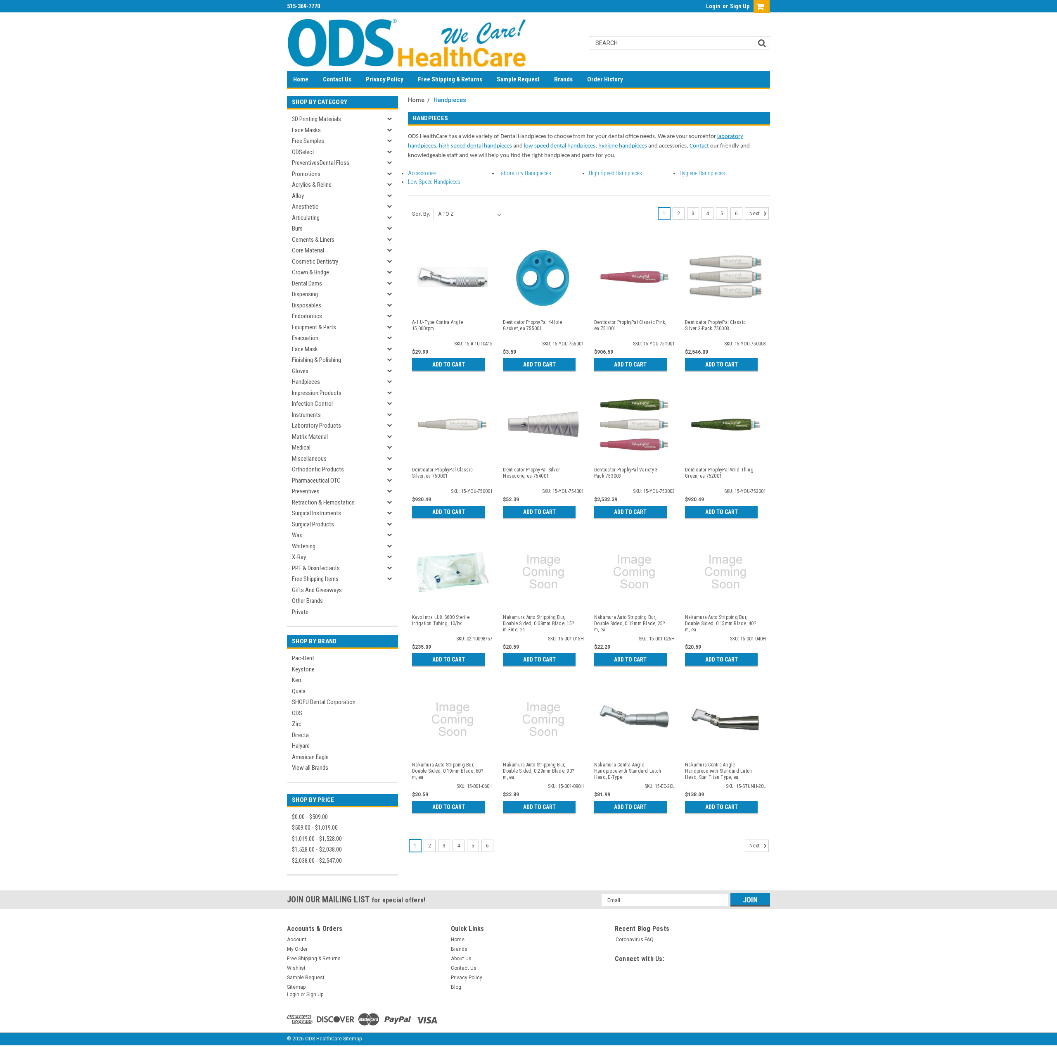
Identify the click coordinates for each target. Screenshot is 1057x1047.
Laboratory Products (316, 425)
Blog (456, 987)
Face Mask (305, 349)
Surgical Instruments (316, 513)
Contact (699, 146)
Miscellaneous (309, 458)
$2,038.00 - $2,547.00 (317, 860)
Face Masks (306, 130)
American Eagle (310, 757)
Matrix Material (310, 436)
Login (713, 6)
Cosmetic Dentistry (315, 261)
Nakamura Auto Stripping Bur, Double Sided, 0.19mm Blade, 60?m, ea (447, 771)
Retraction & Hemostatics (323, 502)
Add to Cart (448, 364)
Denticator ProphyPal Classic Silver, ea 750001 (442, 473)
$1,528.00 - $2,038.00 (317, 849)
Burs (297, 228)
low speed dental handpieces (559, 146)
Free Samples (308, 141)
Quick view (452, 307)
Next (755, 214)
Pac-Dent (303, 658)
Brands (563, 79)
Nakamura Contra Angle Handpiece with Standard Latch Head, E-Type (627, 771)
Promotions (306, 174)
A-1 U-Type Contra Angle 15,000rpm (437, 325)
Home (300, 79)
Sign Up (739, 6)
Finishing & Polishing (316, 360)
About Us (461, 958)
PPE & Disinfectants (316, 568)
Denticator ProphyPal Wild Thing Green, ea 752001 (719, 473)
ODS (297, 713)
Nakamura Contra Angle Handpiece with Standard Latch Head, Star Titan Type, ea (718, 771)
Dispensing (305, 294)
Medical (301, 447)
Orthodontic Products (318, 469)
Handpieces (306, 381)
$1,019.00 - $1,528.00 (317, 838)
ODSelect (303, 152)
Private (300, 612)
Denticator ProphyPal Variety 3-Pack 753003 (626, 473)
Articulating (306, 217)
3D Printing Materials (316, 119)
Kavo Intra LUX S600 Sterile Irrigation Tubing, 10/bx (440, 620)
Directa (300, 735)
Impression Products (316, 393)
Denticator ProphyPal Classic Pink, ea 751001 (630, 325)
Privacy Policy (384, 79)
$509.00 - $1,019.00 (315, 827)
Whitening (303, 546)
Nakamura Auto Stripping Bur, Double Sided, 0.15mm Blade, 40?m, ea (720, 623)
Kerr (296, 680)
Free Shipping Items (315, 579)
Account (296, 939)
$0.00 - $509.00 (310, 817)
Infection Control (312, 403)
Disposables (306, 305)
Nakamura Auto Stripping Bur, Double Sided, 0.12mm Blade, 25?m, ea (629, 623)
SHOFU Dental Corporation (323, 702)
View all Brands (310, 767)
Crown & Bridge (310, 272)
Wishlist (296, 968)
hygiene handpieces (622, 146)
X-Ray (299, 557)
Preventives (306, 491)
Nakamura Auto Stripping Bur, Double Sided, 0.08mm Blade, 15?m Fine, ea (538, 623)
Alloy (298, 196)
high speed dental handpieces (475, 146)
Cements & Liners (313, 239)
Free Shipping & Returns (450, 79)
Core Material (308, 250)
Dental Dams (307, 283)
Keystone (303, 669)
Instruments (306, 415)
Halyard (301, 746)
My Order (297, 949)
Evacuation (305, 338)
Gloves (300, 371)
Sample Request (518, 79)
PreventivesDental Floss (320, 163)
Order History (605, 79)
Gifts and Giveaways (317, 590)
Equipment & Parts (314, 327)
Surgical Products (313, 524)
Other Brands (307, 600)
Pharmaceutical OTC (316, 480)
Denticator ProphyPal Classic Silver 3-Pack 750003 (715, 325)
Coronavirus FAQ (635, 939)
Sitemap (296, 987)
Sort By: (421, 214)
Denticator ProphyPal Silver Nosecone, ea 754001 (531, 473)
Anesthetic (305, 206)
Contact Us (337, 79)
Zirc (296, 724)
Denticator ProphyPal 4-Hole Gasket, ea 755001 (532, 325)
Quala (299, 691)
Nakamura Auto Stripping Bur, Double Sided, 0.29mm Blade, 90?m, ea (538, 771)
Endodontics (307, 316)
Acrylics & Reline (312, 184)
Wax (297, 535)
